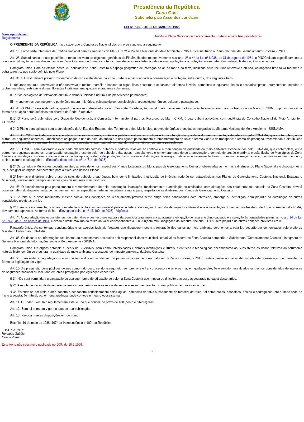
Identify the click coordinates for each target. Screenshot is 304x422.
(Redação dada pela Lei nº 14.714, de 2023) (76, 160)
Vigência (122, 211)
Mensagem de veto (15, 34)
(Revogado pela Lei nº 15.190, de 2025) (86, 211)
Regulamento (11, 38)
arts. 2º (182, 58)
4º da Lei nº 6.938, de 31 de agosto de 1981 (222, 58)
